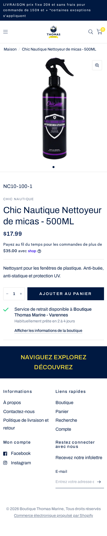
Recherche (66, 420)
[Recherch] (91, 32)
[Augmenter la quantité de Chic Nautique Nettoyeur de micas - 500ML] (21, 294)
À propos (12, 402)
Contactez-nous (19, 411)
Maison (10, 49)
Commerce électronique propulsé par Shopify (53, 515)
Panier (61, 411)
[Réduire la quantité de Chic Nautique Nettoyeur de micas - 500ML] (7, 294)
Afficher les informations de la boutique (48, 331)
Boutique (64, 402)
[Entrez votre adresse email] (99, 481)
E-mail (61, 471)
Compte (63, 429)
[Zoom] (97, 65)
